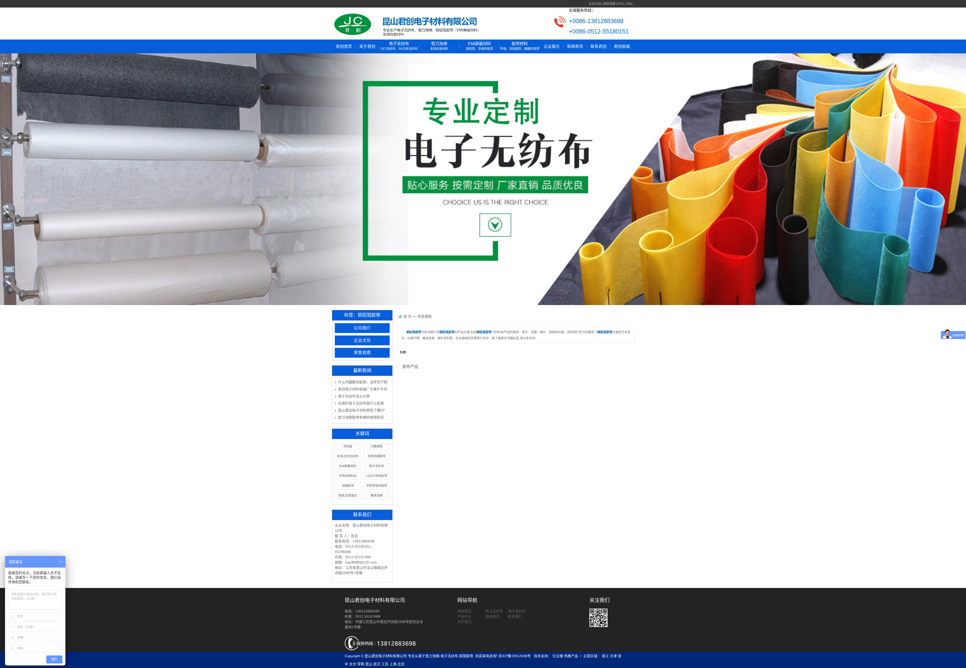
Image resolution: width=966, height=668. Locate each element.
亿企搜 (558, 656)
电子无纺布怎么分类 (354, 396)
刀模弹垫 (377, 446)
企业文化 (362, 340)
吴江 (605, 656)
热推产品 (571, 656)
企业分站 (595, 4)
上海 (392, 664)
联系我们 (514, 616)
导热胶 (347, 446)
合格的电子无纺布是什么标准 (361, 403)
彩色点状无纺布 (347, 456)
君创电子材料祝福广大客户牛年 (362, 389)
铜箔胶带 (466, 656)
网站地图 (609, 4)
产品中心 (464, 616)
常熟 (360, 664)
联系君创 (598, 46)
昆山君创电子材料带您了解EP (361, 410)
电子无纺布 (399, 46)
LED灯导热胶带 (376, 476)
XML (629, 4)
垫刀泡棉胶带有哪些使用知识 (361, 417)
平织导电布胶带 (376, 486)
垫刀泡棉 (439, 46)
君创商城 (622, 46)
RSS (621, 4)
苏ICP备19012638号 (514, 656)
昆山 (368, 664)
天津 (613, 656)
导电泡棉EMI (347, 476)
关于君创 (367, 46)
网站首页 (464, 611)
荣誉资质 (362, 352)
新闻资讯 (575, 46)
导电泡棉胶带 (377, 456)
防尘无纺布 (494, 611)
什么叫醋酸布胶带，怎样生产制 (362, 382)
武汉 (376, 664)
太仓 (352, 664)
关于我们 (464, 622)
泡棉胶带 (348, 486)
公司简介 (362, 328)
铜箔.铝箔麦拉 (347, 495)
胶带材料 (519, 46)
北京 (401, 664)
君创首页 (344, 46)
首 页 (408, 316)
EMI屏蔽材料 (479, 46)
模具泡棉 (377, 495)
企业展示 (552, 46)
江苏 (384, 664)
